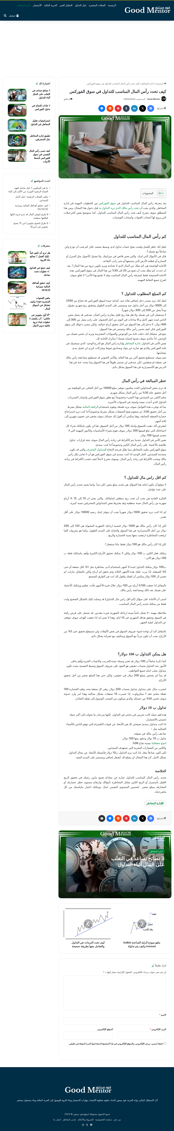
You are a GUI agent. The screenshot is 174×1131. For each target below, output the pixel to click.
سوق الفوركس (107, 203)
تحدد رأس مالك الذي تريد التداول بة (119, 208)
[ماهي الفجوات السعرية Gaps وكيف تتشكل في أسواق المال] (17, 302)
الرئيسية (112, 5)
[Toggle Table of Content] (159, 193)
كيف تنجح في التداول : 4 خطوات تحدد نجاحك (39, 271)
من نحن (117, 1119)
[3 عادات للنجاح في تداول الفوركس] (17, 110)
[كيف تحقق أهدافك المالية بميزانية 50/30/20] (17, 287)
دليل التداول (80, 5)
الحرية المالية (50, 5)
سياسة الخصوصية (103, 1119)
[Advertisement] (87, 47)
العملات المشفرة (97, 5)
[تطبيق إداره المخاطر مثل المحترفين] (17, 140)
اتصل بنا (57, 1119)
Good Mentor (153, 99)
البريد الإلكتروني (158, 1029)
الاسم (162, 1014)
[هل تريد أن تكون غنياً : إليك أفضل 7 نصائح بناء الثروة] (17, 257)
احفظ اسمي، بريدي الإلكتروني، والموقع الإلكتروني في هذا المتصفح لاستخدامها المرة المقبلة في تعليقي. (115, 1043)
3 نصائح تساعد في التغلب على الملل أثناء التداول (138, 861)
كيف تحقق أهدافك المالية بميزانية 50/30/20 (41, 286)
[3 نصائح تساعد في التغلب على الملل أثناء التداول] (17, 95)
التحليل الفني (65, 5)
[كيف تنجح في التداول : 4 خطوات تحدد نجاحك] (17, 272)
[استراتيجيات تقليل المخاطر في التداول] (17, 125)
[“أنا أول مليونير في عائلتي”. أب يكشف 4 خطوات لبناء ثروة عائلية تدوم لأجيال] (17, 319)
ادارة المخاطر (24, 5)
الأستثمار (37, 5)
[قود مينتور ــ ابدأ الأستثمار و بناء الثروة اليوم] (146, 9)
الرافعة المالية (91, 406)
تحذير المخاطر (69, 1119)
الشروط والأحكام (86, 1119)
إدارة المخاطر (132, 343)
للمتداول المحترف (96, 449)
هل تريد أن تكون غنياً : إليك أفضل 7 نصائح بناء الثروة (40, 256)
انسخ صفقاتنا (159, 743)
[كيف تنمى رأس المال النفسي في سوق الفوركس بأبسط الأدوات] (17, 155)
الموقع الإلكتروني (105, 1029)
